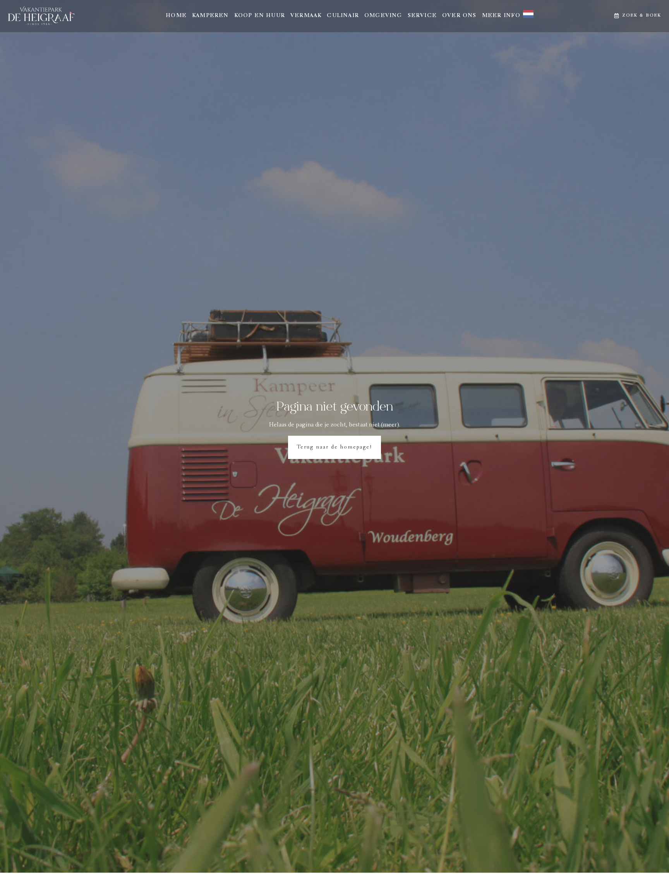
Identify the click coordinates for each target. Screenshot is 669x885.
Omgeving (383, 16)
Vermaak (305, 16)
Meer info (501, 16)
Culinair (343, 16)
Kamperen (210, 16)
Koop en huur (259, 16)
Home (176, 16)
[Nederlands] (525, 16)
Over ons (459, 16)
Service (422, 16)
